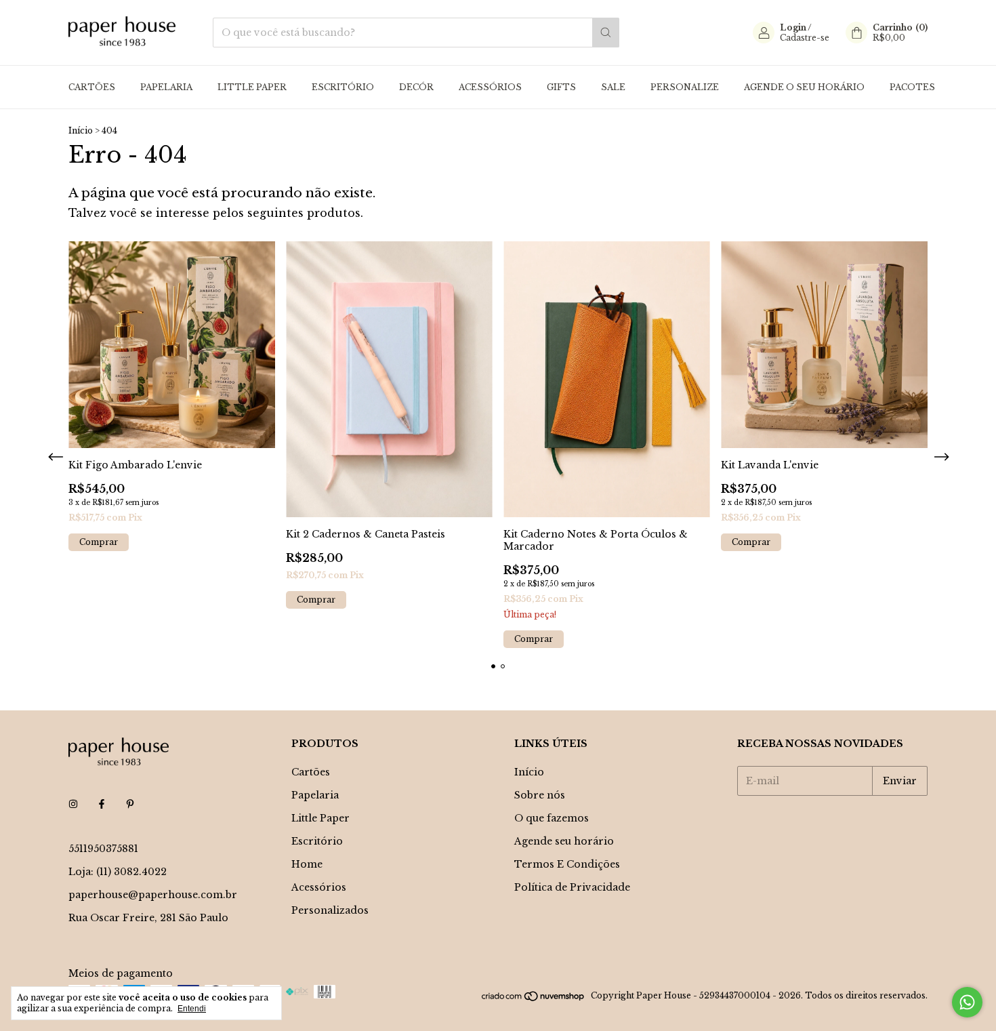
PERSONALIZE (684, 87)
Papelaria (315, 795)
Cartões (310, 772)
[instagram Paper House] (73, 804)
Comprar (98, 542)
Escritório (317, 841)
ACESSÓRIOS (490, 87)
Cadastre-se (804, 38)
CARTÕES (91, 87)
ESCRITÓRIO (343, 87)
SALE (613, 87)
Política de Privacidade (572, 887)
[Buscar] (605, 32)
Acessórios (318, 887)
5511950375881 (103, 849)
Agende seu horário (564, 841)
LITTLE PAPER (252, 87)
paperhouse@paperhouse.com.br (152, 895)
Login (793, 27)
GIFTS (561, 87)
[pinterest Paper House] (130, 804)
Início (80, 130)
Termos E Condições (567, 864)
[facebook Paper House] (101, 804)
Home (307, 864)
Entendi (192, 1008)
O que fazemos (551, 818)
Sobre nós (539, 795)
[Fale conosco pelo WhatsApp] (967, 1002)
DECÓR (416, 87)
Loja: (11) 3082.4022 (117, 872)
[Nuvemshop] (533, 999)
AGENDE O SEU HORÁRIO (804, 87)
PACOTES (912, 87)
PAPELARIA (166, 87)
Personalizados (330, 910)
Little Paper (320, 818)
